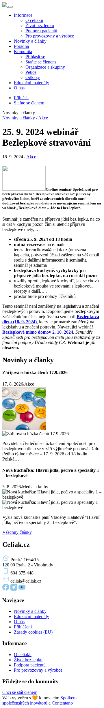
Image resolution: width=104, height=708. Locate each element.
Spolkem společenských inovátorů (39, 700)
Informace (23, 15)
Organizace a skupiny (45, 67)
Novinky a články (30, 41)
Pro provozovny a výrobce (49, 35)
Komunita (23, 51)
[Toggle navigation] (10, 7)
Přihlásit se (35, 56)
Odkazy (32, 77)
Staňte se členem (40, 61)
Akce (43, 117)
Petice (30, 72)
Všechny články (17, 532)
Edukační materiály (31, 82)
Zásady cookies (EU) (33, 632)
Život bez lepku (39, 25)
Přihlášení (23, 626)
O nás (19, 87)
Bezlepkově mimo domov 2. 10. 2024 (37, 332)
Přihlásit (21, 97)
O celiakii (34, 20)
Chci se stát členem (19, 692)
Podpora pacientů (41, 30)
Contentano (62, 703)
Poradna (21, 46)
